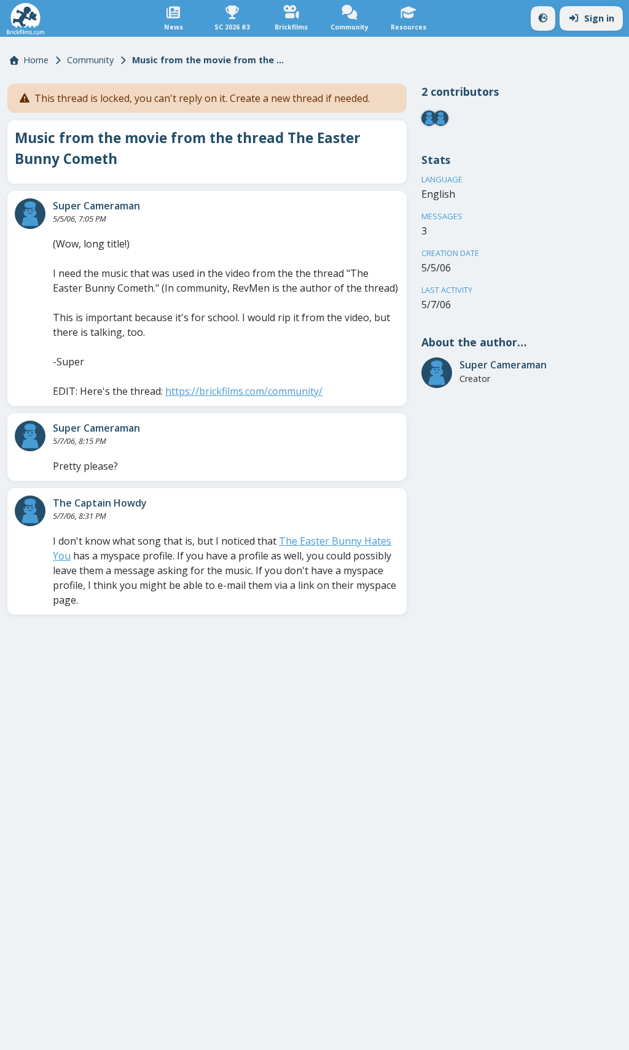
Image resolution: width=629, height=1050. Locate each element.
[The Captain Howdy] (30, 511)
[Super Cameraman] (30, 213)
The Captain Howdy (100, 503)
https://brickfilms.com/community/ (243, 391)
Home (36, 60)
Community (90, 60)
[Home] (25, 18)
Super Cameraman (96, 205)
